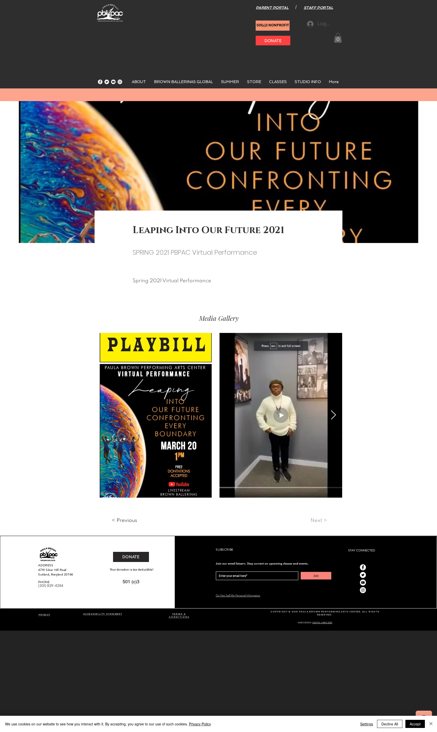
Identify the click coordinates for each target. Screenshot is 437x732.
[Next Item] (333, 415)
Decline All (389, 723)
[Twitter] (106, 82)
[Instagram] (120, 82)
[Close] (431, 724)
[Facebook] (100, 82)
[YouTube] (113, 82)
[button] (338, 38)
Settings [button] (366, 723)
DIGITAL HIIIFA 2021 (322, 622)
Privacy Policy (200, 723)
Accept (415, 723)
